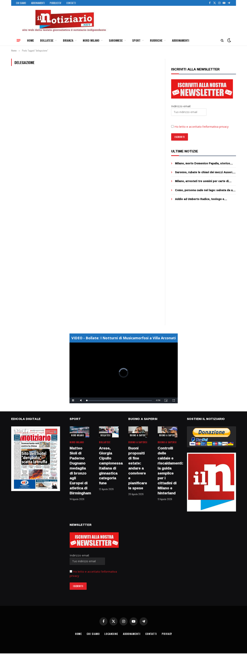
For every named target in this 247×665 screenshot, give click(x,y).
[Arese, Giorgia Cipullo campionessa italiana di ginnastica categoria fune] (109, 431)
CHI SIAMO (21, 3)
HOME (30, 40)
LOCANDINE (111, 634)
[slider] (119, 400)
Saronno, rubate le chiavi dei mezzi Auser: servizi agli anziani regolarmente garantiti (204, 172)
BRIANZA (68, 40)
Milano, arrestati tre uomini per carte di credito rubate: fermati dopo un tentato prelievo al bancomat (202, 181)
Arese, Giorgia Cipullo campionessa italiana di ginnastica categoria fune (109, 466)
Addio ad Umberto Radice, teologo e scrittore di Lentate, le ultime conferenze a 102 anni (204, 199)
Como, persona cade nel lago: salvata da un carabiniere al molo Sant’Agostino (204, 190)
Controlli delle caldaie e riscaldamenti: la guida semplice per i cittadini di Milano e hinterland (167, 470)
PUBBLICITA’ (55, 3)
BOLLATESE (46, 40)
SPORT (136, 40)
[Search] (222, 40)
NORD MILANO (91, 40)
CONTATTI (71, 3)
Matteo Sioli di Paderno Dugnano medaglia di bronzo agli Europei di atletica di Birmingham (79, 470)
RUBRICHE (156, 40)
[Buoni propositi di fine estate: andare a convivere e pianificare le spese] (138, 431)
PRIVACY (167, 634)
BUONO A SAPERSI (138, 435)
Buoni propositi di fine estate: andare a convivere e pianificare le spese (137, 468)
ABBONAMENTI (38, 3)
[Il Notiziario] (64, 20)
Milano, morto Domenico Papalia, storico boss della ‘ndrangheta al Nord (202, 163)
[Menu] (18, 40)
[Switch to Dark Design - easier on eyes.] (228, 40)
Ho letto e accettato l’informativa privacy (201, 126)
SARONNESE (116, 40)
